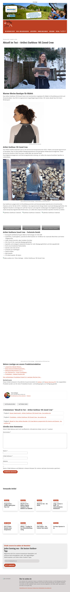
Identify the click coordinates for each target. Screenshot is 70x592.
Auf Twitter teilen (23, 404)
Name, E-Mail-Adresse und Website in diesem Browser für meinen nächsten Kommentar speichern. (31, 468)
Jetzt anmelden (9, 565)
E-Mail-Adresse (8, 456)
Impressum (30, 588)
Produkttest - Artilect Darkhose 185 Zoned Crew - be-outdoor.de (28, 417)
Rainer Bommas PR (50, 382)
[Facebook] (65, 31)
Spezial (57, 31)
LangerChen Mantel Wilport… (13, 367)
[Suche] (61, 31)
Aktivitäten (33, 31)
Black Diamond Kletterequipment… (15, 368)
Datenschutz (36, 588)
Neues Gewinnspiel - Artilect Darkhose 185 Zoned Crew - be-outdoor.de (30, 413)
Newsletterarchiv (23, 588)
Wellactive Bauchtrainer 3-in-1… (14, 370)
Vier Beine (51, 31)
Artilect (40, 382)
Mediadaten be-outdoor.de (45, 588)
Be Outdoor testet (10, 31)
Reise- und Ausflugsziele (22, 31)
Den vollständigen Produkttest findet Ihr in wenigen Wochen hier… (22, 377)
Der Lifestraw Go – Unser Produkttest (15, 372)
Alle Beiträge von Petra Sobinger (18, 395)
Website (29, 395)
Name (5, 451)
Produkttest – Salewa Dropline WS (15, 374)
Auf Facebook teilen (10, 404)
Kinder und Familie (43, 31)
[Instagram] (63, 31)
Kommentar (7, 432)
